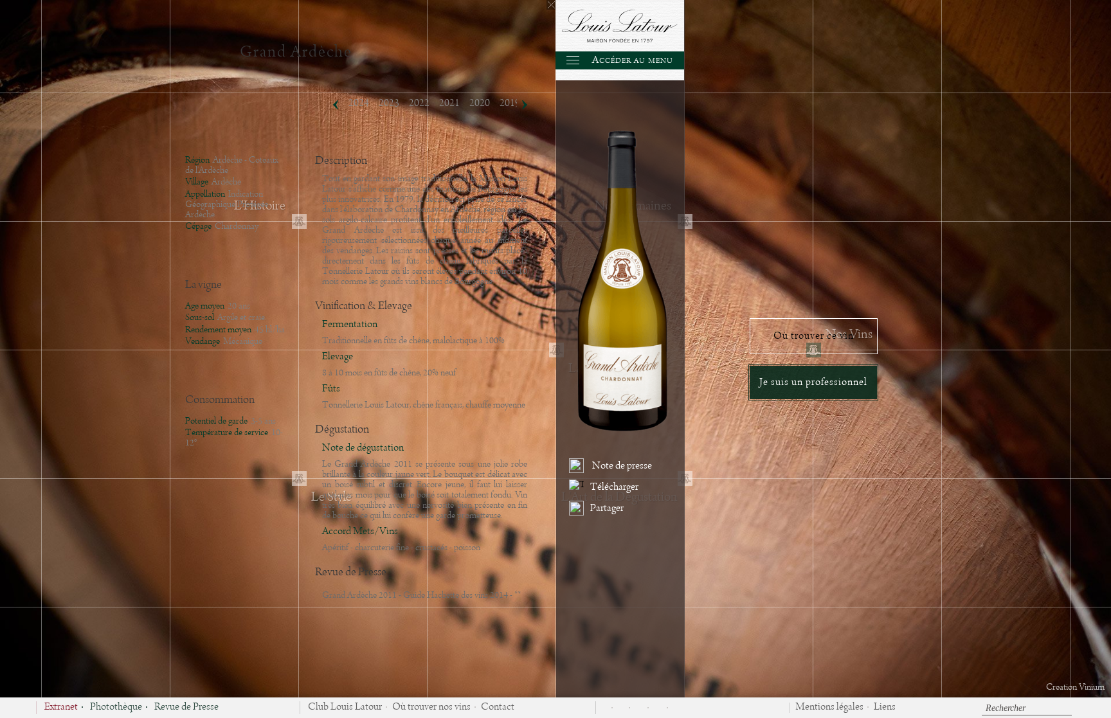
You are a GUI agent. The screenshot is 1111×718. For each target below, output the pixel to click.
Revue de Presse (186, 708)
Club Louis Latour (345, 708)
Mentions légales (829, 708)
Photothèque (116, 708)
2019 (510, 103)
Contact (497, 708)
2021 (449, 103)
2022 (419, 103)
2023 (389, 103)
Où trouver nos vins (431, 708)
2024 (358, 103)
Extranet (61, 708)
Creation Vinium (1075, 687)
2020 (479, 103)
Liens (885, 708)
